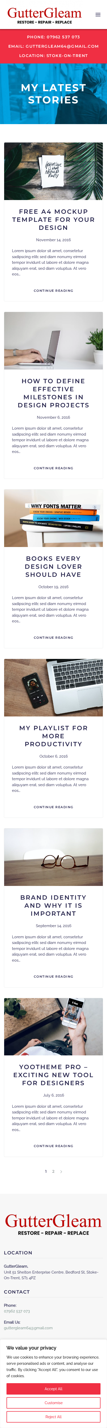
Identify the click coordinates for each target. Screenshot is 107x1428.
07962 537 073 (17, 1311)
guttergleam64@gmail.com (28, 1328)
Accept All (53, 1389)
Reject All (53, 1417)
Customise (54, 1403)
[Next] (61, 1171)
